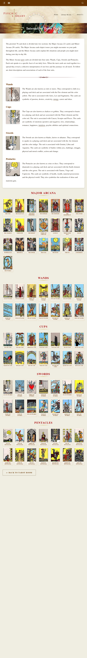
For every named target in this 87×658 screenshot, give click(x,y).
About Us (80, 14)
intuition (42, 125)
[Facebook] (4, 3)
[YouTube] (9, 3)
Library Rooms (66, 15)
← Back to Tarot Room (19, 472)
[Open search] (82, 3)
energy (55, 99)
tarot (22, 59)
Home (56, 14)
